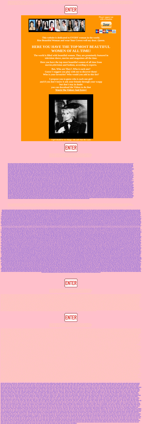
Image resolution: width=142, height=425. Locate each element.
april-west (75, 165)
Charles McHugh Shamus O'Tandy (9, 218)
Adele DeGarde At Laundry (31, 209)
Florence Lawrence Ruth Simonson (111, 227)
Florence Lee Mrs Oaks (120, 227)
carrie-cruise (82, 169)
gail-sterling (105, 175)
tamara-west (128, 195)
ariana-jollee (85, 165)
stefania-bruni (100, 194)
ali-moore (39, 164)
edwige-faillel (13, 174)
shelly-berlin (72, 193)
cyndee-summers (42, 172)
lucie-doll (46, 184)
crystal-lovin (24, 172)
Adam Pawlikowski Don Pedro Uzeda (21, 209)
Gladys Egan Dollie (112, 231)
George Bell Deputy (93, 229)
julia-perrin (76, 179)
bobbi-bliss (48, 167)
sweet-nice (56, 195)
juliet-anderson (98, 179)
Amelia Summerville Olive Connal (112, 211)
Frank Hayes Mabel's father (101, 228)
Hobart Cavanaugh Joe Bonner (116, 236)
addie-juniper (23, 163)
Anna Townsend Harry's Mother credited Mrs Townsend (92, 212)
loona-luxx (18, 184)
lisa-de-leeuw (84, 183)
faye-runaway (55, 175)
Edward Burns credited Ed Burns (41, 224)
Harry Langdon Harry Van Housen (106, 233)
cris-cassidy (117, 171)
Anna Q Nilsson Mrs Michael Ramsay (78, 212)
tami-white (131, 195)
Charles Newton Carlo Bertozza (31, 218)
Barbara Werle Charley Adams (108, 213)
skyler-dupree (27, 194)
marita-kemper (126, 185)
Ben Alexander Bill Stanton (53, 214)
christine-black (60, 170)
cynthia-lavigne (61, 172)
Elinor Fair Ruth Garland (35, 225)
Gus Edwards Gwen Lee (105, 232)
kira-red (9, 182)
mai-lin (102, 184)
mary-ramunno (36, 186)
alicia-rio (28, 164)
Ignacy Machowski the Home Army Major (105, 237)
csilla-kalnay (31, 172)
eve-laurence (25, 175)
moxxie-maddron (90, 187)
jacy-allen (123, 177)
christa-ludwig (31, 170)
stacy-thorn (89, 194)
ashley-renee (127, 165)
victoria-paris (127, 197)
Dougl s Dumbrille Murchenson (78, 222)
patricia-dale (16, 190)
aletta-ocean (87, 163)
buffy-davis (53, 168)
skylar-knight (19, 194)
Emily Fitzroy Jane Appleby (23, 226)
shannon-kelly (10, 193)
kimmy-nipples (125, 181)
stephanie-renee (117, 194)
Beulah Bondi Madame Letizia (23, 215)
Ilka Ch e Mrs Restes (123, 237)
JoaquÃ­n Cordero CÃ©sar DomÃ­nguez (94, 241)
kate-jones (63, 180)
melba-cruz (92, 186)
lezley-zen (34, 183)
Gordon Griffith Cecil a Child (6, 232)
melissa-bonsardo (102, 186)
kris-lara (38, 182)
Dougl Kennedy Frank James (57, 222)
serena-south (117, 192)
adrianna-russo (55, 163)
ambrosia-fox (126, 164)
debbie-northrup (28, 173)
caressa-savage (19, 169)
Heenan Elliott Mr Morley (70, 234)
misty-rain (13, 187)
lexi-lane (27, 183)
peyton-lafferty (92, 190)
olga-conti (50, 189)
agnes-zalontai (66, 163)
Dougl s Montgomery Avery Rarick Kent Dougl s (90, 222)
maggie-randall (98, 184)
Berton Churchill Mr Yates (119, 214)
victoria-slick (131, 197)
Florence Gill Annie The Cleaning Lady (88, 227)
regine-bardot (55, 191)
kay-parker (129, 180)
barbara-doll (88, 166)
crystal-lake (20, 172)
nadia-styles (106, 187)
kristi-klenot (59, 182)
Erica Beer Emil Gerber (60, 226)
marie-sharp (83, 185)
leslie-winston (16, 183)
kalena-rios (125, 179)
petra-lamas (87, 190)
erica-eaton (98, 174)
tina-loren (57, 196)
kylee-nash (106, 182)
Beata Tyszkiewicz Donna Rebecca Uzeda (27, 214)
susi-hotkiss (33, 195)
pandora (125, 189)
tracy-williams (114, 196)
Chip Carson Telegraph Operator (131, 218)
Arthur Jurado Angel (4, 213)
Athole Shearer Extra (64, 213)
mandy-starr (126, 184)
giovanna (43, 176)
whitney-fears (43, 198)
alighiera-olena (36, 164)
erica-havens (101, 174)
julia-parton (72, 179)
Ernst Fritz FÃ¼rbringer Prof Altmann (102, 226)
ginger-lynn (36, 176)
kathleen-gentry (71, 180)
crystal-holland (12, 172)
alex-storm (131, 163)
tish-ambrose (68, 196)
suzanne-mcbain (37, 195)
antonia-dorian (64, 165)
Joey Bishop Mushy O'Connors (133, 241)
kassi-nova (56, 180)
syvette (94, 195)
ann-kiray (54, 165)
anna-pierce (19, 165)
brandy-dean (76, 167)
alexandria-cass (96, 163)
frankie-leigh (82, 175)
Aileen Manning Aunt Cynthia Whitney (85, 209)
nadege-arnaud (102, 187)
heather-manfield (121, 176)
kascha (53, 180)
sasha (71, 192)
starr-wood (96, 194)
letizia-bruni (24, 183)
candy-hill (130, 168)
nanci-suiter (127, 187)
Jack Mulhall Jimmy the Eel (32, 238)
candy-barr (126, 168)
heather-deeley (102, 176)
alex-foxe (106, 163)
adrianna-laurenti (50, 163)
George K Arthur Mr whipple (62, 230)
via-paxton (98, 197)
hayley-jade (94, 176)
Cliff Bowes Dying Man (16, 220)
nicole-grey (66, 188)
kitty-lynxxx (20, 182)
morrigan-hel (85, 187)
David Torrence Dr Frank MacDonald (48, 221)
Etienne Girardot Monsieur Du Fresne (127, 226)
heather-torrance (130, 176)
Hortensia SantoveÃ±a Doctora (37, 237)
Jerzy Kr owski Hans (131, 240)
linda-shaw (66, 183)
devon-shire (130, 173)
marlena (129, 185)
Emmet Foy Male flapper (31, 226)
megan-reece (77, 186)
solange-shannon (41, 194)
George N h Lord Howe (91, 230)
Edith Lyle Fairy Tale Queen (110, 223)
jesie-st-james (67, 178)
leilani (9, 183)
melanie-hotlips (84, 186)
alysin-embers (56, 164)
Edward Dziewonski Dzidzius (70, 224)
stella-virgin (104, 194)
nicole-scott (77, 188)
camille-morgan (95, 168)
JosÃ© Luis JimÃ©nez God (43, 242)
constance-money (74, 171)
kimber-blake (86, 181)
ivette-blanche (110, 177)
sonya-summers (46, 194)
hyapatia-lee (61, 177)
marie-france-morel (72, 185)
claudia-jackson (127, 170)
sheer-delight (60, 193)
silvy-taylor (121, 193)
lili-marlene (48, 183)
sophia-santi (51, 194)
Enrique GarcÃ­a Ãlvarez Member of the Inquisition (42, 226)
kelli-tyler (25, 181)
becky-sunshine (128, 166)
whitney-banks (38, 198)
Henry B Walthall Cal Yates (95, 235)
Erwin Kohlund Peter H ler (112, 226)
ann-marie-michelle (59, 165)
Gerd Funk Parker (11, 231)
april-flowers (68, 165)
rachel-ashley (10, 191)
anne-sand (43, 165)
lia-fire (37, 183)
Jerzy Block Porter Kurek (113, 240)
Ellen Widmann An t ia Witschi (58, 225)
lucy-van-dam (55, 184)
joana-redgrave (122, 178)
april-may (72, 165)
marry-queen (13, 186)
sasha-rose (82, 192)
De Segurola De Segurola (58, 221)
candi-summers (119, 168)
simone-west (125, 193)
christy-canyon (79, 170)
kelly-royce (53, 181)
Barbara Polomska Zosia (92, 213)
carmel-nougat (24, 169)
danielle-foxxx (110, 172)
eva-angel (132, 174)
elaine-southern (21, 174)
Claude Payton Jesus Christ (120, 219)
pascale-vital (132, 189)
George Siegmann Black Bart (117, 230)
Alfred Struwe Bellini (39, 211)
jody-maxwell (14, 179)
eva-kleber (16, 175)
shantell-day (18, 193)
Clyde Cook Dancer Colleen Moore (33, 220)
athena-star (28, 166)
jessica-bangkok (75, 178)
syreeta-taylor (87, 195)
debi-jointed (46, 173)
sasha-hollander (74, 192)
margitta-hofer (14, 185)
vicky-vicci (106, 197)
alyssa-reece (63, 164)
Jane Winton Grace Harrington (101, 239)
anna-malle (12, 165)
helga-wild (30, 177)
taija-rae (107, 195)
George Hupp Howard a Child (41, 230)
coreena (82, 171)
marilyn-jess (100, 185)
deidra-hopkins (54, 173)
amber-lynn (105, 164)
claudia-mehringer (13, 171)
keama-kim (12, 181)
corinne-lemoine (90, 171)
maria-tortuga (36, 185)
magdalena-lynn (93, 184)
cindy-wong (107, 170)
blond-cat (39, 167)
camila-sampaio (86, 168)
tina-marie (60, 196)
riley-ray (103, 191)
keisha (19, 181)
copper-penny (79, 171)
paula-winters (62, 190)
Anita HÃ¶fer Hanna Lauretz (56, 212)
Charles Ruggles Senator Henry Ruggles (79, 218)
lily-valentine (62, 183)
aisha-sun (73, 163)
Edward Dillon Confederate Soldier (51, 224)
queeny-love (132, 190)
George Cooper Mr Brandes (118, 229)
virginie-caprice (16, 198)
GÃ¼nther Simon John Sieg (98, 232)
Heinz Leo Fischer (136, 234)
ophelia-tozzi (81, 189)
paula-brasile (47, 190)
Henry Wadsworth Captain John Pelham (28, 236)
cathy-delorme (124, 169)
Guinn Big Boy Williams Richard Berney (78, 232)
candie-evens (115, 168)
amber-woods (122, 164)
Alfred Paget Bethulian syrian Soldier (20, 211)
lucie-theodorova (50, 184)
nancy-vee (9, 188)
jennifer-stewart (37, 178)
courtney (104, 171)
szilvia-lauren (101, 195)
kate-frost (60, 180)
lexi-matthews (30, 183)
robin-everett (129, 191)
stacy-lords (74, 194)
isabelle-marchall (100, 177)
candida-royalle (110, 168)
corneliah (94, 171)
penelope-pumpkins (72, 190)
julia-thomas (83, 179)
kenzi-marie (64, 181)
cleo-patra (42, 171)
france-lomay (71, 175)
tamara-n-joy (124, 195)
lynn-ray (70, 184)
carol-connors (46, 169)
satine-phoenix (86, 192)
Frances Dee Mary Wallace (21, 228)
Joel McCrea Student (125, 241)
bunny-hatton (64, 168)
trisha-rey (129, 196)
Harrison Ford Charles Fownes (13, 233)
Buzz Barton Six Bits (31, 217)
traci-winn (104, 196)
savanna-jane (99, 192)
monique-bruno (50, 187)
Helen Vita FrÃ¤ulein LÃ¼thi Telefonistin (44, 235)
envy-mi (92, 174)
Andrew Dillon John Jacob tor (16, 212)
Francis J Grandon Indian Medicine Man (39, 228)
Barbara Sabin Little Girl (100, 213)
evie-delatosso (33, 175)
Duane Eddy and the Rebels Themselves (114, 222)
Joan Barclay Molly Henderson (76, 241)
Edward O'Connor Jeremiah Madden (94, 224)
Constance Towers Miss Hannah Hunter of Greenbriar (67, 220)
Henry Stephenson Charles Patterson (8, 236)
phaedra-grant (96, 190)
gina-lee (19, 176)
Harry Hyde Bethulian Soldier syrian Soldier (68, 233)
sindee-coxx (129, 193)
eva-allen (129, 174)
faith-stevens (42, 175)
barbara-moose (92, 166)
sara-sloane (68, 192)
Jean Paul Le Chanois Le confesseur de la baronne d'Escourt (94, 240)
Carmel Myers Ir (98, 217)
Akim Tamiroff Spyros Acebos (95, 209)
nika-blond (93, 188)
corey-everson (86, 171)
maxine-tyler (58, 186)
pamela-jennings (108, 189)
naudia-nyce (35, 188)
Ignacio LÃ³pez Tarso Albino (94, 237)
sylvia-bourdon (73, 195)
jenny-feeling (52, 178)
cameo (79, 168)
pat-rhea (13, 190)
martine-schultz (22, 186)
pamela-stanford (117, 189)
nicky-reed (50, 188)
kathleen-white (76, 180)
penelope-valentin (78, 190)
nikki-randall (125, 188)
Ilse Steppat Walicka (129, 237)
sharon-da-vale (22, 193)
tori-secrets (83, 196)
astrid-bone (25, 166)
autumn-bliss (43, 166)
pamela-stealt (122, 189)
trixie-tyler (10, 197)
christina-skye (56, 170)
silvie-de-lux (118, 193)
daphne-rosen (129, 172)
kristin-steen (86, 182)
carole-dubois (58, 169)
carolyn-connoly (73, 169)
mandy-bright (109, 184)
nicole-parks (74, 188)
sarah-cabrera (54, 192)
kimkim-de (114, 181)
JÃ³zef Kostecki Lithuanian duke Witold (10, 243)
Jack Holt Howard (8, 238)
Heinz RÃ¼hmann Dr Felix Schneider (118, 234)
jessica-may (101, 178)
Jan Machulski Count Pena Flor (82, 239)
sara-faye (46, 192)
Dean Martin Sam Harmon (66, 221)
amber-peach (114, 164)
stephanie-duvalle (108, 194)
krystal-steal (99, 182)
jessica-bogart (80, 178)
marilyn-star (109, 185)
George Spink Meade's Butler (126, 230)
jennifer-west (46, 178)
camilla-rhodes (91, 168)
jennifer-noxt (33, 178)
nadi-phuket (124, 187)
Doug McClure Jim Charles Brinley (31, 222)
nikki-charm (110, 188)
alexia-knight (109, 163)
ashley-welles (10, 166)
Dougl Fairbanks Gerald (40, 222)
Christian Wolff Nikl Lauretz (7, 219)
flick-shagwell (61, 175)
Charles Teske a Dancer (96, 218)
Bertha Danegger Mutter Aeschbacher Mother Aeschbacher (106, 214)
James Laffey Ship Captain (51, 239)
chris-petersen (17, 170)
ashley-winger (18, 166)
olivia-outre (77, 189)
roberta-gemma (114, 191)
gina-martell (22, 176)
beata (113, 166)
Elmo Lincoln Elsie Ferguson (113, 225)
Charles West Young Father (104, 218)
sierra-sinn (97, 193)
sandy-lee (18, 192)
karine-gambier (34, 180)
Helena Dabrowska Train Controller (56, 235)
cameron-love (82, 168)
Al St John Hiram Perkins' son (128, 209)
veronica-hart (77, 197)
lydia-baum (59, 184)
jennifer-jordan (23, 178)
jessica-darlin (84, 178)
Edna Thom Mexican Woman (24, 224)
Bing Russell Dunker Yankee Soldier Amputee (87, 215)
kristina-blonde (63, 182)
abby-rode (12, 163)
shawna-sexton (40, 193)
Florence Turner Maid (127, 227)
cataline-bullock (99, 169)
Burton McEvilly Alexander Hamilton (22, 217)
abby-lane (9, 163)
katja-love (99, 180)
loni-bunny (11, 184)
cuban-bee (35, 172)
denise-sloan (98, 173)
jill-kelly (118, 178)
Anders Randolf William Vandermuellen (134, 211)
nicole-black (62, 188)
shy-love (94, 193)
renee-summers (88, 191)
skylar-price (23, 194)
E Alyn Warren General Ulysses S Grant (132, 222)
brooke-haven (40, 168)
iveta (107, 177)
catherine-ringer (113, 169)
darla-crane (12, 173)
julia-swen (79, 179)
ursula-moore (23, 197)
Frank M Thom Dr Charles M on (118, 228)
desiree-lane (110, 173)
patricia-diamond (20, 190)
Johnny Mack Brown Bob (14, 242)
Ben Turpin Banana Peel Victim (70, 214)
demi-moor (81, 173)
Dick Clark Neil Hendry (108, 221)
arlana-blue (89, 165)
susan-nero (29, 195)
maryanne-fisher (27, 186)
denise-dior (94, 173)
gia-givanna (123, 175)
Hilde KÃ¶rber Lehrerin (99, 236)
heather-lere (113, 176)
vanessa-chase (42, 197)
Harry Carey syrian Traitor (37, 233)
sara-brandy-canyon (42, 192)
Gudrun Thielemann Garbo (60, 232)
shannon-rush (14, 193)
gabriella (85, 175)
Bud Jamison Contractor (116, 216)
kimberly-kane (95, 181)
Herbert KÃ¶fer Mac (56, 236)
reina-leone (62, 191)
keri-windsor (68, 181)
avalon (56, 166)
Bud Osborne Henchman (123, 216)
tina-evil (51, 196)
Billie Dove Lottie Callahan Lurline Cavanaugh (36, 215)
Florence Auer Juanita (79, 227)
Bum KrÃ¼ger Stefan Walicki (11, 217)
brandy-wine (87, 167)
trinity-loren (126, 196)
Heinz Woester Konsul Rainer (128, 234)
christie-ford (35, 170)
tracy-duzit (107, 196)
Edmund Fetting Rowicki (7, 224)
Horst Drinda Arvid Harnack (12, 237)
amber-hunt (97, 164)
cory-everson (98, 171)
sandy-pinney (22, 192)
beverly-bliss (21, 167)
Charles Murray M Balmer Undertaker (20, 218)
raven (38, 191)
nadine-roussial (119, 187)
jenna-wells (9, 178)
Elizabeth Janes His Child (50, 225)
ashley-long (111, 165)
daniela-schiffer (91, 172)
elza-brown (66, 174)
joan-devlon (126, 178)
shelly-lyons (76, 193)
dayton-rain (24, 173)
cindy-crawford (95, 170)
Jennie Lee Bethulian (106, 240)
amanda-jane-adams (81, 164)
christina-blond (47, 170)
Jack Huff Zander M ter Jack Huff (23, 238)
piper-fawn (102, 190)
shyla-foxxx (91, 193)
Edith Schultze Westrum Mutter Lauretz (120, 223)
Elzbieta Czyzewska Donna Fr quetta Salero (124, 225)
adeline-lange (36, 163)
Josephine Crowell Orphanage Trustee (121, 242)
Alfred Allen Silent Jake (122, 210)
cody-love (48, 171)
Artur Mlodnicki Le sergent (49, 213)
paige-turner (95, 189)
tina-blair (45, 196)
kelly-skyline (57, 181)
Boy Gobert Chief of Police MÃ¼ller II (51, 216)
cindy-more (99, 170)
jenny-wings (59, 178)
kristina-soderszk (77, 182)
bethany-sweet (17, 167)
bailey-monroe (67, 166)
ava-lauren (53, 166)
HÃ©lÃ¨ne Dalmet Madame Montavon (67, 235)
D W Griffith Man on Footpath (123, 220)
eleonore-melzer (35, 174)
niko (18, 189)
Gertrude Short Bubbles (71, 231)
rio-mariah (106, 191)
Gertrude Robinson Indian (64, 231)
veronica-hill (81, 197)
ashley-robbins (131, 165)
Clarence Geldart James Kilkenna (74, 219)
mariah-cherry (27, 185)
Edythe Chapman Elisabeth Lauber (113, 224)
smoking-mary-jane (36, 194)
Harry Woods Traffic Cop (33, 234)
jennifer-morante (28, 178)
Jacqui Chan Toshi (121, 238)
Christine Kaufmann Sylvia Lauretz (17, 219)
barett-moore (107, 166)
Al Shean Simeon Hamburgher (119, 209)
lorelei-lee (21, 184)
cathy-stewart (132, 169)
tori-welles (90, 196)
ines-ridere (75, 177)
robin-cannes (125, 191)
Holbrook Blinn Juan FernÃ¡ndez (126, 236)
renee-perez (83, 191)
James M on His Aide (58, 239)
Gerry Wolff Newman (38, 231)
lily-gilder (51, 183)
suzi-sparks (53, 195)
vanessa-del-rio (46, 197)
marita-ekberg (122, 185)
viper (13, 198)
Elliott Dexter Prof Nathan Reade (68, 225)
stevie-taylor (122, 194)
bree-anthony (91, 167)
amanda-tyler (94, 164)
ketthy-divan (71, 181)
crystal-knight (16, 172)
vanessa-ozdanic (56, 197)
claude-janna (123, 170)
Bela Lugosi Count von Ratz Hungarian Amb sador (41, 214)
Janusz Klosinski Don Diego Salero (112, 239)
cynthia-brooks (51, 172)
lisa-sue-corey (99, 183)
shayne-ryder (52, 193)
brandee (63, 167)
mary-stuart (40, 186)
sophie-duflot (58, 194)
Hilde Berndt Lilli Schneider (91, 236)
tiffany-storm (24, 196)
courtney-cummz (108, 171)
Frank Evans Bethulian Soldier (92, 228)
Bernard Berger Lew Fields (80, 214)
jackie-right (114, 177)
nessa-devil (38, 188)
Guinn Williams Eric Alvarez (89, 232)
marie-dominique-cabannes (65, 185)
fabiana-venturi (38, 175)
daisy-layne (69, 172)
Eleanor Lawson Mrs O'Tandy (9, 225)
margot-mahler (22, 185)
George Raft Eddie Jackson (109, 230)
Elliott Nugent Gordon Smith (78, 225)
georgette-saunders (109, 175)
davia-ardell (20, 173)
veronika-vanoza (94, 197)
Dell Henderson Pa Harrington (81, 221)
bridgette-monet (111, 167)
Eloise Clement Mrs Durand (95, 225)
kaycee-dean (121, 180)
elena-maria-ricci (30, 174)
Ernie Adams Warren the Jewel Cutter (90, 226)
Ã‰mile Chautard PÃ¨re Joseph (14, 226)
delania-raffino (63, 173)
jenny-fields (56, 178)
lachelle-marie (131, 182)
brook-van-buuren (48, 168)
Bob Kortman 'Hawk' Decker (112, 215)
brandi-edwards (66, 167)
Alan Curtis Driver (136, 209)
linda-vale (69, 183)
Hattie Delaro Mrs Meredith (42, 234)
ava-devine (50, 166)
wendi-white (30, 198)
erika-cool (114, 174)
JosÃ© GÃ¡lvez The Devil (35, 242)
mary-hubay (32, 186)
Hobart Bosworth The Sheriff (107, 236)
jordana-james (31, 179)
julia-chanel (57, 179)
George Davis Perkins (125, 229)
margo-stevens (18, 185)
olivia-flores (69, 189)
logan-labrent (122, 183)
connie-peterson (69, 171)
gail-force (98, 175)
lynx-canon (76, 184)
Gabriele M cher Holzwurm (47, 229)
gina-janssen (15, 176)
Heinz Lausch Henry (109, 234)
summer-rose (130, 194)
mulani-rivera (95, 187)
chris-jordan (13, 170)
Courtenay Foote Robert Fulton (96, 220)
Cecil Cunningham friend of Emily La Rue (123, 217)
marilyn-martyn (104, 185)
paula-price (58, 190)
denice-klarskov (85, 173)
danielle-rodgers (114, 172)
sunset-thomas (13, 195)
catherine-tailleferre (118, 169)
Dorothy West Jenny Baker (22, 222)
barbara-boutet (80, 166)
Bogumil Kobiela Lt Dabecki (22, 216)
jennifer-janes (19, 178)
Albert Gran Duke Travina (57, 210)
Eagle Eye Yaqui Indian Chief (13, 223)
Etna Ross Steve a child (137, 226)
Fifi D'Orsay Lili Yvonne (62, 227)
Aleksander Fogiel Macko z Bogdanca (74, 210)
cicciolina (83, 170)
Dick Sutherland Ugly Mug (123, 221)
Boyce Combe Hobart (60, 216)
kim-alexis (82, 181)
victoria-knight (118, 197)
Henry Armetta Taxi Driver (87, 235)
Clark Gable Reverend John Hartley (93, 219)
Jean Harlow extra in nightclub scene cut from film (11, 240)
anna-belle (9, 165)
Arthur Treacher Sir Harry (31, 213)
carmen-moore (38, 169)
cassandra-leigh (87, 169)
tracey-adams (94, 196)
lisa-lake (91, 183)
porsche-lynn (110, 190)
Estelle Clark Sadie (119, 226)
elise (45, 174)
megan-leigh (69, 186)
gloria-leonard (60, 176)
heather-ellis (106, 176)
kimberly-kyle (99, 181)
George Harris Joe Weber (33, 230)
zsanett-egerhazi (83, 198)
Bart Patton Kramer (125, 213)
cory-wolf (101, 171)
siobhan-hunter (15, 194)
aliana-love (12, 164)
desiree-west (114, 173)
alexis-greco (122, 163)
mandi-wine (105, 184)
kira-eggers (132, 181)
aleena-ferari (78, 163)
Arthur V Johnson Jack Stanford (39, 213)
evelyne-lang (29, 175)
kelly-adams (28, 181)
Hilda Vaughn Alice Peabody (82, 236)
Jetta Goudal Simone (16, 241)
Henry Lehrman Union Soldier (130, 235)
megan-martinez (73, 186)
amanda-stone (90, 164)
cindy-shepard (103, 170)
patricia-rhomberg (30, 190)
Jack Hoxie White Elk (14, 238)
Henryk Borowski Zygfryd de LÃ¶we (47, 236)
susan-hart (21, 195)
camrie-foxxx (100, 168)
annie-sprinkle (51, 165)
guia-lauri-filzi (79, 176)
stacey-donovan (70, 194)
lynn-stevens (73, 184)
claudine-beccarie (31, 171)
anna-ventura (23, 165)
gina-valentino (26, 176)
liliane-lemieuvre (44, 183)
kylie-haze (117, 182)
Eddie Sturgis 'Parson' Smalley (68, 223)
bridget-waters (121, 167)
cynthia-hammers (56, 172)
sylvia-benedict (68, 195)
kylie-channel (114, 182)
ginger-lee (33, 176)
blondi (42, 167)
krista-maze (45, 182)
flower (68, 175)
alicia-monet (24, 164)
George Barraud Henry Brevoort (85, 229)
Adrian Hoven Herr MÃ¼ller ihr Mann (67, 209)
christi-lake (39, 170)
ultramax (14, 197)
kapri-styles (19, 180)
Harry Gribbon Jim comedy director (56, 233)
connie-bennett (65, 171)
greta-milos (75, 176)
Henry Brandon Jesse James (121, 235)
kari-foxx (30, 180)
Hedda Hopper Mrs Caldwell (50, 234)
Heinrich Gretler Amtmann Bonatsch (79, 234)
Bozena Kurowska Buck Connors (69, 216)
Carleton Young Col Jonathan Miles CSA (79, 217)
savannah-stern (94, 192)
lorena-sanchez (29, 184)
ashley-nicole (119, 165)
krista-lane (41, 182)
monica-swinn (33, 187)
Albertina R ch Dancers (64, 210)
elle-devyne (52, 174)
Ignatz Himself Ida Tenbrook (115, 237)
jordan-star (43, 179)
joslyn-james (53, 179)
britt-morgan (25, 168)
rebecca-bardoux (45, 191)
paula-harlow (51, 190)
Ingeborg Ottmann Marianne (137, 237)
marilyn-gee (96, 185)
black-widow (36, 167)
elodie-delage (58, 174)
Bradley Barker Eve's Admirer (78, 216)
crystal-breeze (128, 171)
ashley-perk (123, 165)
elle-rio (55, 174)
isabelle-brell (96, 177)
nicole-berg (54, 188)
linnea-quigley (77, 183)
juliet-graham (103, 179)
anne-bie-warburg (32, 165)
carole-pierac (66, 169)
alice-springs (16, 164)
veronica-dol (73, 197)
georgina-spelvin (119, 175)
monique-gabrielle (70, 187)
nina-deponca (24, 189)
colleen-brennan (60, 171)
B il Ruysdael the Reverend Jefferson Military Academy (12, 214)
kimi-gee (111, 181)
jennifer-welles (42, 178)
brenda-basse (98, 167)
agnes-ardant (61, 163)
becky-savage (124, 166)
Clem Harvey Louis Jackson (8, 220)
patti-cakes (39, 190)
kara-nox (23, 180)
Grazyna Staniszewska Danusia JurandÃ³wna (40, 232)
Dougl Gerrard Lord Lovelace (49, 222)
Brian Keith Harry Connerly (87, 216)
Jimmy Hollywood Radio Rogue (46, 241)
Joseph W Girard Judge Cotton (110, 242)
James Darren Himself (13, 239)
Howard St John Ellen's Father (46, 237)
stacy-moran (78, 194)
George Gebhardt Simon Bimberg (24, 230)
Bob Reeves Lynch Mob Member (121, 215)
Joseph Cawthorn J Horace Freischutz (60, 242)
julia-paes (69, 179)
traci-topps (100, 196)
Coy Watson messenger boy (106, 220)
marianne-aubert (31, 185)
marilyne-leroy (92, 185)
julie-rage (90, 179)
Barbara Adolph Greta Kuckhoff (72, 213)
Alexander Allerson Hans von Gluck (105, 210)
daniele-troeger (96, 172)
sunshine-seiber (18, 195)
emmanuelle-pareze (87, 174)
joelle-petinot (23, 179)
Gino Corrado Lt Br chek (96, 231)
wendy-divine (34, 198)
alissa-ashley (47, 164)
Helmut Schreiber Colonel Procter (78, 235)
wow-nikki (56, 198)
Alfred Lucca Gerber (129, 210)
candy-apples (123, 168)
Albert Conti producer (50, 210)
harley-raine (90, 176)
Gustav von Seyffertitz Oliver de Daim (122, 232)
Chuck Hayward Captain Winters (28, 219)
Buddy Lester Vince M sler (131, 216)
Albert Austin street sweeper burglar (41, 210)
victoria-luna (122, 197)
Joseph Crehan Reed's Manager (71, 242)
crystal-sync (27, 172)
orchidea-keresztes (86, 189)
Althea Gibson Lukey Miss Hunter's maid (100, 211)
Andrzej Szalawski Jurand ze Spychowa (27, 212)
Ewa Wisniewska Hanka (55, 227)
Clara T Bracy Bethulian (56, 219)
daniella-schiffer (103, 172)
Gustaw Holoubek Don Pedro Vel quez (134, 232)
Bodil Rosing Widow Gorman (13, 216)
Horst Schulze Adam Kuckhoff (28, 237)
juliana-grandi (65, 179)
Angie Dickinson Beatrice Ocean (38, 212)
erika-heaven (118, 174)
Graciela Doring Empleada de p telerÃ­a (17, 232)
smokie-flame (31, 194)
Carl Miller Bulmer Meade (69, 217)
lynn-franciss (63, 184)
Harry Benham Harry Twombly (28, 233)
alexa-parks (100, 163)
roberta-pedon (118, 191)
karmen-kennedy (46, 180)
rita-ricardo (109, 191)
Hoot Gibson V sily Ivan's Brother (136, 236)
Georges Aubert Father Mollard (135, 230)
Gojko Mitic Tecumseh (128, 231)
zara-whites (78, 198)
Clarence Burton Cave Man (65, 219)
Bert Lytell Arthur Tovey (87, 214)
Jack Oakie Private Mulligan (41, 238)
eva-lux (19, 175)
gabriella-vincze (94, 175)
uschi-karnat (27, 197)
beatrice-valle (120, 166)
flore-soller (65, 175)
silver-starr (107, 193)
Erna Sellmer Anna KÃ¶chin (68, 226)
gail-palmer (101, 175)
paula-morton (55, 190)
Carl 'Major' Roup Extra (61, 217)
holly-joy (43, 177)
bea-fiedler (110, 166)
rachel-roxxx (20, 191)
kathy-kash (91, 180)
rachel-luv (16, 191)
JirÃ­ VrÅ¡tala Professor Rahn (55, 241)
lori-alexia (32, 184)
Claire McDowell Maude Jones (37, 219)
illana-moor (72, 177)
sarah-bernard (50, 192)
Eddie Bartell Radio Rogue (59, 223)
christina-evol (52, 170)
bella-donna (12, 167)
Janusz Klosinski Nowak (121, 239)
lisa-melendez (95, 183)
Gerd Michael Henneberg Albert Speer (19, 231)
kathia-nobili (67, 180)
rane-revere (35, 191)
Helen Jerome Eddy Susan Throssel (13, 235)
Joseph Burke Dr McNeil (51, 242)
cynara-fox (38, 172)
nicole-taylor (81, 188)
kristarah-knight (55, 182)
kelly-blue (32, 181)
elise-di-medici (48, 174)
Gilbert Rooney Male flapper (88, 231)
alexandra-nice (91, 163)
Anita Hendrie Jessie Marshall (47, 212)
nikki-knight (121, 188)
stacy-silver (86, 194)
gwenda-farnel (83, 176)
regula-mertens (59, 191)
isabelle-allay (92, 177)
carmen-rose (42, 169)
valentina (30, 197)
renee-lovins (76, 191)
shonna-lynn (87, 193)
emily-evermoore (74, 174)
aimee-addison (70, 163)
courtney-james (113, 171)
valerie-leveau (34, 197)
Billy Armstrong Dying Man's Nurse (48, 215)
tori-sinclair (87, 196)
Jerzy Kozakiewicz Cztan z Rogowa (122, 240)
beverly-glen (25, 167)
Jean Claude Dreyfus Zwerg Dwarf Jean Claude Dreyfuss (65, 240)
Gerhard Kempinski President (30, 231)
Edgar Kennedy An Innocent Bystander (78, 223)
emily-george (79, 174)
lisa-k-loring (88, 183)
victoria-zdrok (10, 198)
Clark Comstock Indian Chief (83, 219)
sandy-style (33, 192)
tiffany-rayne (16, 196)
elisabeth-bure (39, 174)
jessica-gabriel (94, 178)
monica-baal (28, 187)
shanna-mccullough (131, 192)
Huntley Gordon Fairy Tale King (56, 237)
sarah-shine (65, 192)
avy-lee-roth (63, 166)
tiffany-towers (28, 196)
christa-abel (27, 170)
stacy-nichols (82, 194)
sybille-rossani (64, 195)
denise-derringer (90, 173)
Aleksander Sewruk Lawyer (84, 210)
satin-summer (90, 192)
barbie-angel (99, 166)
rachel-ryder (27, 191)
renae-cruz (69, 191)
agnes (59, 163)
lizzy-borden (118, 183)
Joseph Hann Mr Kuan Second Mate (81, 242)
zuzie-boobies (87, 198)
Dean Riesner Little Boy (73, 221)
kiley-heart (78, 181)
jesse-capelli (71, 178)
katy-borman (114, 180)
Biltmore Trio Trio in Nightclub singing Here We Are (62, 215)
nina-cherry (20, 189)
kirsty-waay (12, 182)
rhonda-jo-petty (96, 191)
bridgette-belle (106, 167)
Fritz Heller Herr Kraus (9, 229)
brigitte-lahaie (125, 167)
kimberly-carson (90, 181)
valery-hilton (38, 197)
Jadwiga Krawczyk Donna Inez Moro (129, 238)
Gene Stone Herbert (70, 229)
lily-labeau (55, 183)
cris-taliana (124, 171)
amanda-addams (67, 164)
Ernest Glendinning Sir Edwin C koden (79, 226)
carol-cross (49, 169)
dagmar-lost (65, 172)
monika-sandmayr (41, 187)
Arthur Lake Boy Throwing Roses (13, 213)
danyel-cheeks (123, 172)
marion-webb (118, 185)
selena (112, 192)
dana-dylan (76, 172)
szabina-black (97, 195)
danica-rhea (82, 172)
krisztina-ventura (90, 182)
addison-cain (27, 163)
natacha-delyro (13, 188)
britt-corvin (21, 168)
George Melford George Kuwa (82, 230)
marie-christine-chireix (45, 185)
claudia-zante (27, 171)
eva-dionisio (9, 175)
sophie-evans (62, 194)
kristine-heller (82, 182)
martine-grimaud (17, 186)
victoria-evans (110, 197)
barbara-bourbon (76, 166)
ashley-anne (92, 165)
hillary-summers (34, 177)
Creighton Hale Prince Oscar (114, 220)
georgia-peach (115, 175)
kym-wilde (124, 182)
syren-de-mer (91, 195)
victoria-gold (114, 197)
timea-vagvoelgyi (41, 196)
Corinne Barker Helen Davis (87, 220)
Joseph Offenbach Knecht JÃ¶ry (101, 242)
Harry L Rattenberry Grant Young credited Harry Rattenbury (92, 233)
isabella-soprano (87, 177)
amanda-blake (72, 164)
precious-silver (119, 190)
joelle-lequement (18, 179)
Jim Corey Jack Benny (22, 241)
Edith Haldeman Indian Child (101, 223)
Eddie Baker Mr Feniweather (51, 223)
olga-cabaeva (47, 189)
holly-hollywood (39, 177)
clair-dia (115, 170)
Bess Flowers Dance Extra (127, 214)
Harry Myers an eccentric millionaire (116, 233)
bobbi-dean (51, 167)
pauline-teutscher (66, 190)
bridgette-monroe (115, 167)
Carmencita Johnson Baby (105, 217)
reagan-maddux (41, 191)
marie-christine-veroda (51, 185)
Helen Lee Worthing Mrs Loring (23, 235)
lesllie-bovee (20, 183)
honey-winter (54, 177)
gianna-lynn (127, 175)
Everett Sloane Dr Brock (41, 227)
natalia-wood (17, 188)
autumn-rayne (47, 166)
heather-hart (109, 176)
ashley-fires (104, 165)
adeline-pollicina (41, 163)
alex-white (9, 164)
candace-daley (104, 168)
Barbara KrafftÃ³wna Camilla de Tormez (83, 213)
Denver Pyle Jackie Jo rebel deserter (91, 221)
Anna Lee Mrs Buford (69, 212)
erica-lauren (108, 174)
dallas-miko (72, 172)
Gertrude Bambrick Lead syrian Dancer (54, 231)
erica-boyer (94, 174)
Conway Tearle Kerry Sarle (79, 220)
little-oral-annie (107, 183)
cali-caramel (72, 168)
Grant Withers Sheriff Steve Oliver (28, 232)
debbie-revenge (33, 173)
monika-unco (46, 187)
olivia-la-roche (73, 189)
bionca (33, 167)
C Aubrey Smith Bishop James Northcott (40, 217)
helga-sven (26, 177)
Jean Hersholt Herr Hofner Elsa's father (24, 240)
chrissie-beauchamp (22, 170)
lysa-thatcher (80, 184)
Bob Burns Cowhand (104, 215)
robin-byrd (121, 191)
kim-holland (107, 181)
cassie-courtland (94, 169)
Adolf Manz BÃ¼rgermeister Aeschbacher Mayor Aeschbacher (44, 209)
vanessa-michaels (51, 197)
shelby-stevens (68, 193)
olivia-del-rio (65, 189)
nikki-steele (12, 189)
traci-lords (97, 196)
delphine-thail (71, 173)
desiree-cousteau (102, 173)
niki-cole (100, 188)
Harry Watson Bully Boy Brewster (25, 234)
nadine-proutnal (115, 187)
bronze (28, 168)
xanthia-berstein (60, 198)
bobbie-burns (55, 167)
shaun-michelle (35, 193)
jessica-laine (98, 178)
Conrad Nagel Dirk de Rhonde (42, 220)
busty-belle (68, 168)
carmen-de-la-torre (33, 169)
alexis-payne (126, 163)
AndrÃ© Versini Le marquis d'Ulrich (6, 212)
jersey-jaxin (63, 178)
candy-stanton (12, 169)
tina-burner (48, 196)
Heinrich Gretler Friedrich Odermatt (90, 234)
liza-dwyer (111, 183)
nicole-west (90, 188)
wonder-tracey (52, 198)
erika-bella (111, 174)
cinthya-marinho (111, 170)
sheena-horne (56, 193)
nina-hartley (28, 189)
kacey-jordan (112, 179)
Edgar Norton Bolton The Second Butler (91, 223)
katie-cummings (95, 180)
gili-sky (130, 175)
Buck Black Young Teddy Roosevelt (106, 216)
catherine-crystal (108, 169)
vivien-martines (26, 198)
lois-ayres (125, 183)
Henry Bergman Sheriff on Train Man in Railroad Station (108, 235)
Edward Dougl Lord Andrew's (61, 224)
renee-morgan (80, 191)
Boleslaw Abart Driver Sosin (41, 216)
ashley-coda (100, 165)
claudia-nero (18, 171)
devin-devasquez (122, 173)
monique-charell (60, 187)
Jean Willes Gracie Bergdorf (53, 240)
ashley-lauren (108, 165)
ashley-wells (14, 166)
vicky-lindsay (102, 197)
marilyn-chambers (87, 185)
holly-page (46, 177)
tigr (37, 196)
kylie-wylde (121, 182)
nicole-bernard (58, 188)
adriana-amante (46, 163)
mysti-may (98, 187)
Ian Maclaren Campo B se (75, 237)
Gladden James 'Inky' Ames (105, 231)
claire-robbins (119, 170)
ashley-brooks (96, 165)
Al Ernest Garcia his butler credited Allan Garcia (107, 209)
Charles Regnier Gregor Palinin (47, 218)
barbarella (96, 166)
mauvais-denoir (53, 186)
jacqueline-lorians (118, 177)
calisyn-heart (76, 168)
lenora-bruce (11, 183)
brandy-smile (83, 167)
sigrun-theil (104, 193)
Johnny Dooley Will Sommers (5, 242)
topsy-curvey (80, 196)
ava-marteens (59, 166)
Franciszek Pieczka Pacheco (58, 228)
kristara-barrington (49, 182)
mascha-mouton (44, 186)
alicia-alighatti (20, 164)
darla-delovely (17, 173)
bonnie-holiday (59, 167)
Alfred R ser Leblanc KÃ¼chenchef (31, 211)
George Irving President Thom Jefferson (52, 230)
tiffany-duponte (11, 196)
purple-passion (128, 190)
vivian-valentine (21, 198)
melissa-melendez (122, 186)
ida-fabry (64, 177)
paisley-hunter (99, 189)
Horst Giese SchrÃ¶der (20, 237)
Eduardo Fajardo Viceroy (32, 224)
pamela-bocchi (103, 189)
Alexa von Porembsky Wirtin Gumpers (94, 210)
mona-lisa (19, 187)
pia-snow (99, 190)
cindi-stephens (87, 170)
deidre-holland (58, 173)
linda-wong (73, 183)
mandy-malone (113, 184)
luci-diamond (43, 184)
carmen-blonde (28, 169)
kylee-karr (102, 182)
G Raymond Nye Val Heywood (38, 229)
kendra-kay (60, 181)
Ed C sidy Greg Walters (42, 223)
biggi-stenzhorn (29, 167)
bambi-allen (71, 166)
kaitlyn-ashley (121, 179)
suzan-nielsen (42, 195)
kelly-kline (45, 181)
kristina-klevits (72, 182)
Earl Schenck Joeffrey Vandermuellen (23, 223)
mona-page (23, 187)
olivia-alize (61, 189)
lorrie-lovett (39, 184)
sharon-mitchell (30, 193)
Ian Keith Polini (69, 237)
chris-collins (9, 170)
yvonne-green (75, 198)
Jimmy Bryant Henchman (30, 241)
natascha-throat (26, 188)
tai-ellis (104, 195)
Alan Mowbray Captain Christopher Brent (16, 210)
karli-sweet (42, 180)
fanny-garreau (48, 175)
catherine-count (103, 169)
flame (58, 175)
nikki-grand (114, 188)
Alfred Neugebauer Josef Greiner (9, 211)
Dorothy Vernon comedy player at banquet (11, 222)
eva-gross (13, 175)
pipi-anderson (106, 190)
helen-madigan (19, 177)
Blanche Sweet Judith (98, 215)
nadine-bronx (110, 187)
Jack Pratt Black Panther (92, 238)
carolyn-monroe (78, 169)
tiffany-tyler (32, 196)
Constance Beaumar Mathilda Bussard (53, 220)
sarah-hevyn (58, 192)
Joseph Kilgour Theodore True (91, 242)
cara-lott (16, 169)
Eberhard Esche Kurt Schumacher (34, 223)
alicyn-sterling (32, 164)
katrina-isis (106, 180)
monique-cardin (55, 187)
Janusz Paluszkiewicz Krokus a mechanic (131, 239)
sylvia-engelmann (81, 195)
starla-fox (92, 194)
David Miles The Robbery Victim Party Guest (36, 221)
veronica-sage (90, 197)
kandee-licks (11, 180)
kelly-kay (42, 181)
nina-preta (31, 189)
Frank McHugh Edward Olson (127, 228)
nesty (44, 188)
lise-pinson (103, 183)
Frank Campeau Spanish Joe (73, 228)
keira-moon (16, 181)
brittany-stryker (17, 168)
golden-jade (67, 176)
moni (26, 187)
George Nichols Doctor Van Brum (100, 230)
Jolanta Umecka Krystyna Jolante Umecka (24, 242)
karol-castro (50, 180)
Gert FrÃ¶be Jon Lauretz (44, 231)
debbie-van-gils (38, 173)
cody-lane (45, 171)
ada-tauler (20, 163)
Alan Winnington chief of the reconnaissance (29, 210)
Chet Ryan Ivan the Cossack (112, 218)
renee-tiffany (92, 191)
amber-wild (118, 164)
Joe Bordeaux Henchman (103, 241)
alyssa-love (59, 164)
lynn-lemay (66, 184)
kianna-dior (75, 181)
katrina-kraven (110, 180)
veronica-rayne (85, 197)
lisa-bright (80, 183)
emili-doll (70, 174)
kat (58, 180)
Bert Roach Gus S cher (94, 214)
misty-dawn (9, 187)
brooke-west (44, 168)
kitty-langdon (16, 182)
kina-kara (129, 181)
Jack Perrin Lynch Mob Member (76, 238)
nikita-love (103, 188)
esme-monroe (126, 174)
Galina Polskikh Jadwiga (55, 229)
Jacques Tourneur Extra (114, 238)
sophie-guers (66, 194)
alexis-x (129, 163)
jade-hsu (132, 177)
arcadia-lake (78, 165)
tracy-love (110, 196)
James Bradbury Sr (7, 239)
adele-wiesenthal (32, 163)
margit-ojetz (9, 185)
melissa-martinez (117, 186)
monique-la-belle (76, 187)
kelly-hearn (39, 181)
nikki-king (117, 188)
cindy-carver (91, 170)
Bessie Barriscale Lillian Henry (136, 214)
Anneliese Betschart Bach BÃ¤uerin (124, 212)
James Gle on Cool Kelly (20, 239)
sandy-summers (37, 192)
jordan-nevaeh (39, 179)
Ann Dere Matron (63, 212)
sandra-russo (14, 192)
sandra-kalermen (10, 192)
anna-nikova (16, 165)
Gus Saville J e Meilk (113, 232)
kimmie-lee (121, 181)
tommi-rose (71, 196)
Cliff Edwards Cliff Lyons (24, 220)
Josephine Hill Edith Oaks (130, 242)
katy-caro (117, 180)
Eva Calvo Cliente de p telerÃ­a (14, 227)
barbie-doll (103, 166)
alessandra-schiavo (82, 163)
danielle (107, 172)
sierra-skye (100, 193)
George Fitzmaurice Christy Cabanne (13, 230)
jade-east (129, 177)
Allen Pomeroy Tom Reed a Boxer (89, 211)
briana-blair (102, 167)
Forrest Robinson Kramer (134, 227)
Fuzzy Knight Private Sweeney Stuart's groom (26, 229)
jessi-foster (112, 178)
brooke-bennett (32, 168)
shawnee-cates (44, 193)
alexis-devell (113, 163)
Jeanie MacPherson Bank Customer (79, 240)
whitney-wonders (47, 198)
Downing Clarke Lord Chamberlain (103, 222)
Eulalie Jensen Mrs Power (5, 227)
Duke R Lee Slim (123, 222)
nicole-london (70, 188)
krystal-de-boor (95, 182)
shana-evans (126, 192)
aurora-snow (39, 166)
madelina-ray (84, 184)
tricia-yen (123, 196)
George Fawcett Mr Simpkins (133, 229)
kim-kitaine (117, 181)
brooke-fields (36, 168)
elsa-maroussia (63, 174)
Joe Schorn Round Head (118, 241)
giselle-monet (51, 176)
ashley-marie (115, 165)
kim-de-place (103, 181)
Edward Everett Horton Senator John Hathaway (82, 224)
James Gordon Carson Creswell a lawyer (30, 239)
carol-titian (69, 169)
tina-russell (64, 196)
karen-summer (26, 180)
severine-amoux (121, 192)
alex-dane (103, 163)
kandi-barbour (16, 180)
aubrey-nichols (32, 166)
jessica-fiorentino (88, 178)
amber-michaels (110, 164)
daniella (99, 172)
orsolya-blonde (91, 189)
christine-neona (70, 170)
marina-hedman (113, 185)
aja (75, 163)
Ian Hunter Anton (63, 237)
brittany (14, 168)
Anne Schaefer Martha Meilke (105, 212)
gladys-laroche (56, 176)
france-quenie (75, 175)
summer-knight (126, 194)
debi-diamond (42, 173)
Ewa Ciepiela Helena (48, 227)
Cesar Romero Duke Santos (134, 217)
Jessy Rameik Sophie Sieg (9, 241)
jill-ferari (116, 178)
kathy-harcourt (84, 180)
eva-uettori (21, 175)
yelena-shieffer (70, 198)
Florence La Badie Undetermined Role (100, 227)
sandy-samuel (29, 192)
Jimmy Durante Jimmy (37, 241)
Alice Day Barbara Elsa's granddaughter (49, 211)
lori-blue (36, 184)
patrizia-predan (36, 190)
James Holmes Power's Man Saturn (41, 239)
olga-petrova (58, 189)
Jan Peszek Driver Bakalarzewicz (92, 239)
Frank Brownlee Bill (65, 228)
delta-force (74, 173)
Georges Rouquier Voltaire (5, 231)
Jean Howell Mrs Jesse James (34, 240)
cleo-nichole (39, 171)
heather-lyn (116, 176)
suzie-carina (49, 195)
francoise (78, 175)
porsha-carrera (115, 190)
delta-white (78, 173)
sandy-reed (25, 192)
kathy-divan (80, 180)
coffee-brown (56, 171)
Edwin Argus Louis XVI (103, 224)
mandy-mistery (121, 184)
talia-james (113, 195)
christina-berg (43, 170)
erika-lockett (122, 174)
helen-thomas (23, 177)
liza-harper (114, 183)
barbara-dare (84, 166)
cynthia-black (47, 172)
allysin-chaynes (51, 164)
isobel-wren (105, 177)
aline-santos (43, 164)
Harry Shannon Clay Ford (8, 234)
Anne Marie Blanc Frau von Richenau (135, 212)
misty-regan (16, 187)
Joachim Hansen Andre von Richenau (65, 241)
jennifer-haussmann (14, 178)
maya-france (65, 186)
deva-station (118, 173)
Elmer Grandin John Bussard (87, 225)
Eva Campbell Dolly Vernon (23, 227)
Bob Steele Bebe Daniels (130, 215)
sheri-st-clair (80, 193)
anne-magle (39, 165)
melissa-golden (112, 186)
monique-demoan (65, 187)
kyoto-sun (127, 182)
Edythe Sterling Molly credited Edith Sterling (125, 224)
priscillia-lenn (123, 190)
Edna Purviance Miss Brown (15, 224)
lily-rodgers (58, 183)
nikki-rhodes (129, 188)
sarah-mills (61, 192)
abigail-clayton (16, 163)
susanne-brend (25, 195)
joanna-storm (130, 178)
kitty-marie (23, 182)
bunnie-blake (57, 168)
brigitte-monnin (129, 167)
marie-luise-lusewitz (78, 185)
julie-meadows (87, 179)
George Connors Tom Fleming (108, 229)
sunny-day (9, 195)
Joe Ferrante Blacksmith (111, 241)
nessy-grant (42, 188)
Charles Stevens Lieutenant (89, 218)
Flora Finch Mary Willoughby (71, 227)
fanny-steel (51, 175)
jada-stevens (126, 177)
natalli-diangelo (21, 188)
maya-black (61, 186)
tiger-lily (35, 196)
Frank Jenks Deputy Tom (109, 228)
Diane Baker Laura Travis (101, 221)
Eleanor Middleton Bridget (18, 225)
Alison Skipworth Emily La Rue (59, 211)
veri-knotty (69, 197)
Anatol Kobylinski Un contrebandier (122, 211)
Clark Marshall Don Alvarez (103, 219)
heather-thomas (126, 176)
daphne (126, 172)
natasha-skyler (31, 188)
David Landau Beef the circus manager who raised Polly (20, 221)
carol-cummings (54, 169)
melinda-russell (97, 186)
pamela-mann (113, 189)
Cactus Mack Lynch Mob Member (52, 217)
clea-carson (35, 171)
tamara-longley (120, 195)
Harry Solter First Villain (15, 234)
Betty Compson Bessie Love (14, 215)
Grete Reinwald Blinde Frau (51, 232)
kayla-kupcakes (125, 180)
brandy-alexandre (71, 167)
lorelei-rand (25, 184)
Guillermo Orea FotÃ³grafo (68, 232)
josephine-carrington (48, 179)
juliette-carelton (107, 179)
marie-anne (39, 185)
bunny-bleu (60, 168)
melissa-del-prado (107, 186)
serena (114, 192)
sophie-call (54, 194)
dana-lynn (79, 172)
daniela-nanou (87, 172)
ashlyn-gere (21, 166)
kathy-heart (88, 180)
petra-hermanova (83, 190)
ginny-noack (40, 176)
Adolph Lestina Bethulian (57, 209)
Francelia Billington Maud (13, 228)
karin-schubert (38, 180)
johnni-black (27, 179)
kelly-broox (35, 181)
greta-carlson (71, 176)
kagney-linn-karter (116, 179)
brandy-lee (79, 167)
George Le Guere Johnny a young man (72, 230)
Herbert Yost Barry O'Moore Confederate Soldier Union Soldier (68, 236)
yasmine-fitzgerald (65, 198)
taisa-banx (109, 195)
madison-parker (89, 184)
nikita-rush (106, 188)
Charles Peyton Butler (39, 218)
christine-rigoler (74, 170)
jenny (49, 178)
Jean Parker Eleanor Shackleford (44, 240)
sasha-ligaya (78, 192)
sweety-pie (59, 195)
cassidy (90, 169)
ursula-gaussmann (18, 197)
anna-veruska (27, 165)
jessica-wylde (109, 178)
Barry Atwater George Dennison (117, 213)
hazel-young (98, 176)
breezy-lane (94, 167)
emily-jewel (83, 174)
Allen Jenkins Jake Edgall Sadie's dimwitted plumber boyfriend (74, 211)
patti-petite (43, 190)
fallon (45, 175)
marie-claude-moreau (58, 185)
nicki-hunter (47, 188)
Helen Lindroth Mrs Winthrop (32, 235)
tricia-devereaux (119, 196)
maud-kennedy (49, 186)
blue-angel (44, 167)
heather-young (14, 177)
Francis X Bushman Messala (49, 228)
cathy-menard (128, 169)
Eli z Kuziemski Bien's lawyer (26, 225)
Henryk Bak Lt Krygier (37, 236)
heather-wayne (10, 177)
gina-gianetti (12, 176)
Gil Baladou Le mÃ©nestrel (80, 231)
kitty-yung (30, 182)
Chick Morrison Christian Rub (121, 218)
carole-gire (62, 169)
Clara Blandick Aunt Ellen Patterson (47, 219)
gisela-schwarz (47, 176)
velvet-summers (65, 197)
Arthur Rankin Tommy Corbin (22, 213)
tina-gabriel (54, 196)
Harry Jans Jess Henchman (79, 233)
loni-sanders (15, 184)
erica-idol (105, 174)
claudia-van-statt (22, 171)
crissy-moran (121, 171)
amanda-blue (76, 164)
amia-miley (129, 164)
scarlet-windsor (107, 192)
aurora (36, 166)
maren (133, 184)
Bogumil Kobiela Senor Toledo (31, 216)
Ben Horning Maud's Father (61, 214)
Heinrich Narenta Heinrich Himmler (101, 234)
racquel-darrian (31, 191)
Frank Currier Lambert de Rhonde (82, 228)
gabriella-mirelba (89, 175)
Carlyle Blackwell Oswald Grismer (90, 217)
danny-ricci (119, 172)
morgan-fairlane (81, 187)
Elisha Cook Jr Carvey (42, 225)
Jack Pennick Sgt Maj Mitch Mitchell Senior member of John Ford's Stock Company (58, 238)
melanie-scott (89, 186)
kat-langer (103, 180)
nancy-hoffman (131, 187)
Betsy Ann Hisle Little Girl (6, 215)
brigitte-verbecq (10, 168)
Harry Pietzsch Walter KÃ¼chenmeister (128, 233)
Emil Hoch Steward (134, 225)
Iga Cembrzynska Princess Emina (85, 237)
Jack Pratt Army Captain (84, 238)
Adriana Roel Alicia (76, 209)
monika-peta (37, 187)
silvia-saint (114, 193)
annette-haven (47, 165)
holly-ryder (50, 177)
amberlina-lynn (101, 164)
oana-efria (34, 189)
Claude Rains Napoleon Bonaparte (130, 219)
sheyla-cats (83, 193)
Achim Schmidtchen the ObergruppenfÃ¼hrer (8, 209)
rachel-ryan (23, 191)
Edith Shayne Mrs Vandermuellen (132, 223)
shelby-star (64, 193)
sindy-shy (11, 194)
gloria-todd (64, 176)
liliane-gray (39, 183)
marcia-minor (130, 184)
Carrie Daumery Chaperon (113, 217)
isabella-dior (83, 177)
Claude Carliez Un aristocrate (111, 219)
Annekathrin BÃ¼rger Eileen (114, 212)
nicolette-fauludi (85, 188)
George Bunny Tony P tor (100, 229)
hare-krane (87, 176)
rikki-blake (100, 191)
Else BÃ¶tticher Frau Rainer (104, 225)
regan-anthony (50, 191)
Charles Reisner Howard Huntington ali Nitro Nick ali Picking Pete (62, 218)
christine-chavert (65, 170)
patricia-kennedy (25, 190)
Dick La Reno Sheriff (115, 221)
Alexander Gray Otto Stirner (115, 210)
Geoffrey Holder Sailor (77, 229)
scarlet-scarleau (103, 192)
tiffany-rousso (20, 196)
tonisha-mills (76, 196)
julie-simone (94, 179)
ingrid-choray (79, 177)
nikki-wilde (15, 189)
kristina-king (68, 182)
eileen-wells (16, 174)
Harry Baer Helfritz (21, 233)
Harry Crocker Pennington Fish (46, 233)
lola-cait (128, 183)
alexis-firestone (118, 163)
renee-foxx (72, 191)
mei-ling (81, 186)
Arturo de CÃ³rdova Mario (57, 213)
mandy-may (117, 184)
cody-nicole (52, 171)
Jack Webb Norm (98, 238)
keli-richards (21, 181)
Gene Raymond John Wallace (63, 229)
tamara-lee (116, 195)
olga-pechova (54, 189)
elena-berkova (25, 174)
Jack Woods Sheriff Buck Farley (106, 238)
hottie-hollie (58, 177)
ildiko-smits (68, 177)
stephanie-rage (113, 194)
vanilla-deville (61, 197)
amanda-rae (85, 164)
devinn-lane (127, 173)
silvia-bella (110, 193)
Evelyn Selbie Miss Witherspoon (33, 227)
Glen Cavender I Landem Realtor (120, 231)
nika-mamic (97, 188)
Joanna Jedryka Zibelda (84, 241)
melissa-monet (127, 186)
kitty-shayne (27, 182)
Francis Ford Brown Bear (29, 228)
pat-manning (10, 190)
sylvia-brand (77, 195)
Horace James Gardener (4, 237)
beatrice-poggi (116, 166)
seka (110, 192)
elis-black (43, 174)
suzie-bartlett (46, 195)
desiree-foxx (107, 173)
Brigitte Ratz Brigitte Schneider (96, 216)
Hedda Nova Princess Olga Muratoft (60, 234)
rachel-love (13, 191)
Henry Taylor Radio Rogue (18, 236)
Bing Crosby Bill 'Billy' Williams (75, 215)
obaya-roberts (38, 189)
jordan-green (35, 179)
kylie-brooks (110, 182)
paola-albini (128, 189)
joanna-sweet (10, 179)
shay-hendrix (48, 193)
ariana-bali (81, 165)
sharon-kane (26, 193)
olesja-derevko (43, 189)
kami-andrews (129, 179)
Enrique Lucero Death (54, 226)
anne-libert (36, 165)
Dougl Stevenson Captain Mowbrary (67, 222)
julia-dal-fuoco (61, 179)
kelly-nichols (49, 181)
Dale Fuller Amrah (131, 220)
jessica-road (105, 178)
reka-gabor (66, 191)
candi (107, 168)
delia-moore (67, 173)
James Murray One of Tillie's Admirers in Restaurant (70, 239)
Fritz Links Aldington (16, 229)
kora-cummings (35, 182)
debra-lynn (49, 173)
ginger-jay (29, 176)
